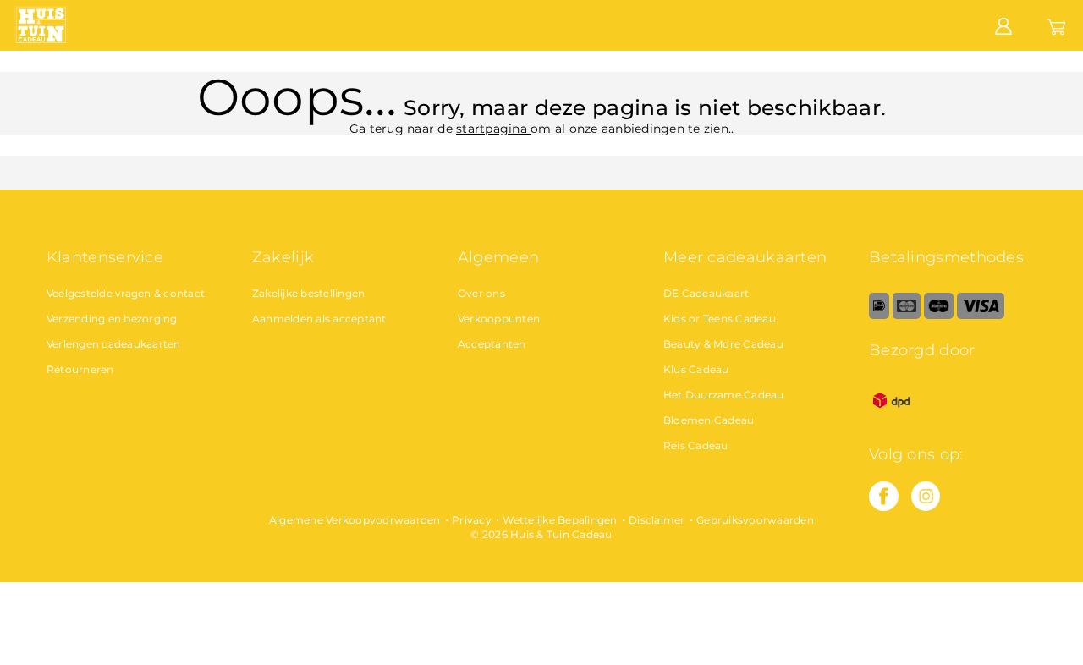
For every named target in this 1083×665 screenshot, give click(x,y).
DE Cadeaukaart (706, 293)
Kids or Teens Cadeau (719, 318)
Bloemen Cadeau (709, 420)
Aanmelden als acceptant (319, 318)
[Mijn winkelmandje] (1056, 24)
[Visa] (980, 315)
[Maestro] (939, 315)
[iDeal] (879, 315)
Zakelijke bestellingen (309, 293)
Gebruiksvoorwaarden (755, 520)
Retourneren (80, 369)
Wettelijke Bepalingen (560, 520)
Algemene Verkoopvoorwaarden (355, 520)
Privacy (472, 520)
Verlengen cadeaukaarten (114, 344)
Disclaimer (657, 520)
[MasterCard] (907, 315)
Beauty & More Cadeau (723, 344)
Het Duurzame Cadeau (723, 394)
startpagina (493, 128)
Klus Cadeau (696, 369)
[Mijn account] (1003, 24)
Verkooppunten (499, 318)
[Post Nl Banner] (892, 419)
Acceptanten (492, 344)
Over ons (481, 293)
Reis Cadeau (695, 445)
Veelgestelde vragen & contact (126, 293)
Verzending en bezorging (112, 318)
